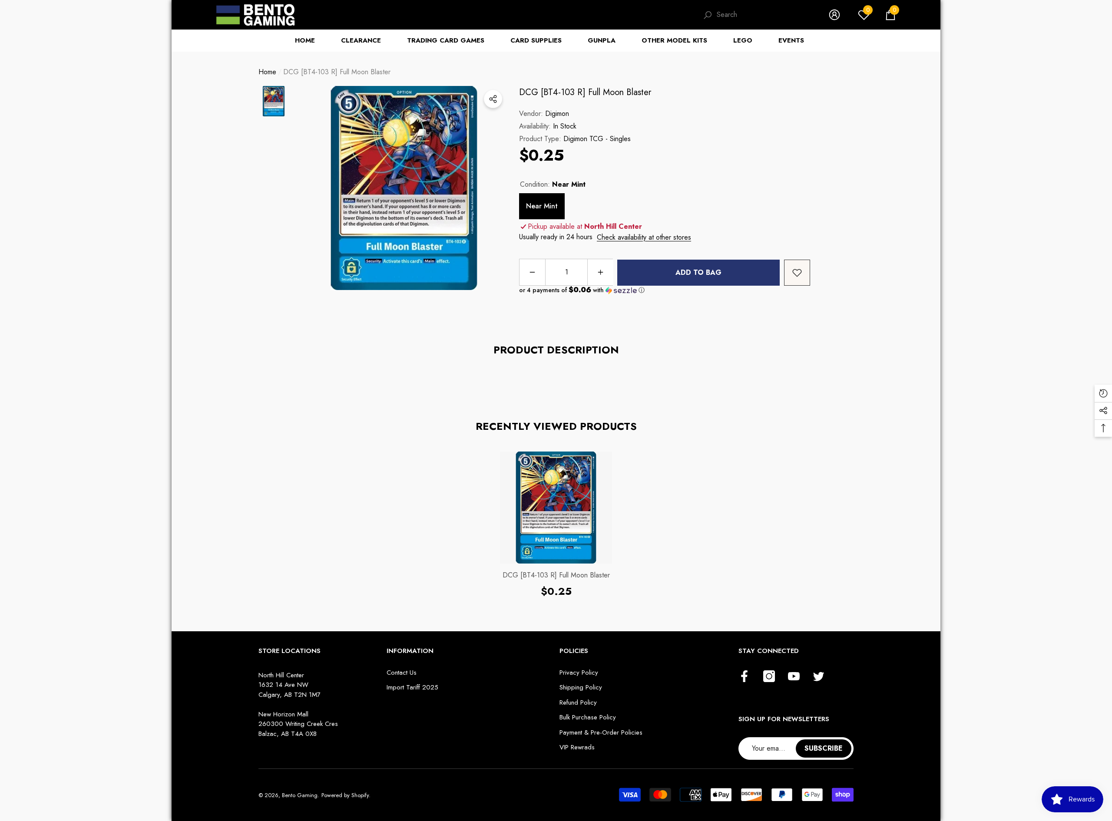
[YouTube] (793, 677)
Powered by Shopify (345, 795)
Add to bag (698, 272)
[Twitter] (818, 677)
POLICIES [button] (573, 651)
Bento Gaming (300, 795)
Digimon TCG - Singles (597, 139)
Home (267, 72)
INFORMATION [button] (410, 651)
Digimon (557, 114)
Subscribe (823, 748)
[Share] (493, 99)
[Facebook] (744, 677)
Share (493, 99)
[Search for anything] (757, 15)
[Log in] (834, 14)
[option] (404, 188)
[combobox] (764, 14)
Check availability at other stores (644, 237)
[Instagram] (769, 677)
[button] (890, 14)
